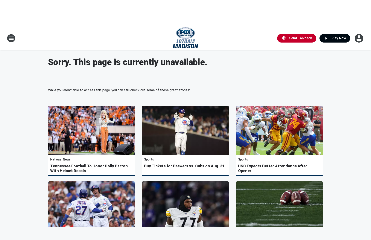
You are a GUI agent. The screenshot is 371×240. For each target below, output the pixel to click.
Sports (149, 159)
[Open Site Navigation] (11, 38)
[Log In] (359, 38)
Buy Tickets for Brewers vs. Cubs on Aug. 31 (184, 166)
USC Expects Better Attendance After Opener (272, 168)
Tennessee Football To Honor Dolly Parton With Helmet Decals (89, 168)
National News (60, 159)
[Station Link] (185, 38)
